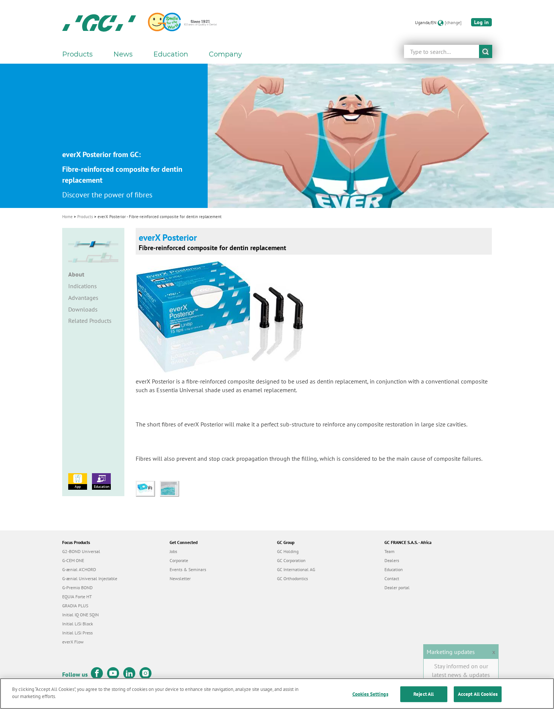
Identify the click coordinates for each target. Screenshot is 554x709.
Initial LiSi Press (77, 633)
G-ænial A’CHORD (79, 569)
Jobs (173, 551)
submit (485, 51)
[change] (453, 22)
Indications (82, 286)
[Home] (99, 22)
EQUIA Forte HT (77, 596)
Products (85, 216)
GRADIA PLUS (75, 605)
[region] (277, 693)
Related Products (90, 320)
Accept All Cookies (477, 694)
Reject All (423, 694)
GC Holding (287, 551)
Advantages (83, 297)
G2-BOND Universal (81, 551)
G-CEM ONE (73, 560)
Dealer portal (397, 587)
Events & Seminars (188, 569)
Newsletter (180, 578)
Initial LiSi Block (77, 623)
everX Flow (73, 642)
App (78, 486)
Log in (481, 22)
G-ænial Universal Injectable (89, 578)
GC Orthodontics (292, 578)
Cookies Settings (370, 694)
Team (389, 551)
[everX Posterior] (148, 488)
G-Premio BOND (77, 587)
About (76, 274)
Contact (391, 578)
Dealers (391, 560)
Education (101, 486)
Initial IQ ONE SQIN (80, 614)
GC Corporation (291, 560)
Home (67, 216)
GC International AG (296, 569)
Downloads (83, 309)
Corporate (179, 560)
